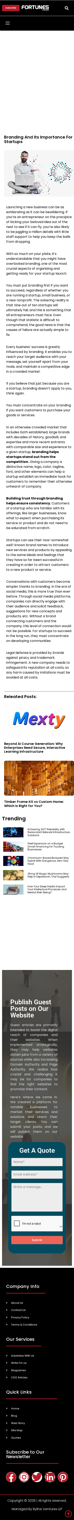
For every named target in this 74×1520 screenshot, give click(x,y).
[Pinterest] (63, 1477)
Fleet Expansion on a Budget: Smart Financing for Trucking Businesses (46, 846)
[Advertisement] (37, 70)
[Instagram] (24, 1477)
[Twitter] (37, 1477)
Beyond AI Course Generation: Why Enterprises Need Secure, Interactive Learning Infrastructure (34, 747)
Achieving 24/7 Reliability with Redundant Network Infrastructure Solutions (49, 832)
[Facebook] (11, 1477)
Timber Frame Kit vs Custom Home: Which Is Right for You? (34, 803)
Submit (37, 1240)
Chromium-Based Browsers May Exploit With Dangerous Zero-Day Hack (48, 861)
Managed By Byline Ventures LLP (37, 1509)
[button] (66, 8)
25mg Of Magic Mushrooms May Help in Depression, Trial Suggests (48, 875)
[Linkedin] (50, 1477)
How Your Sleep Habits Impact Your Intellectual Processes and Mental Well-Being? (47, 889)
